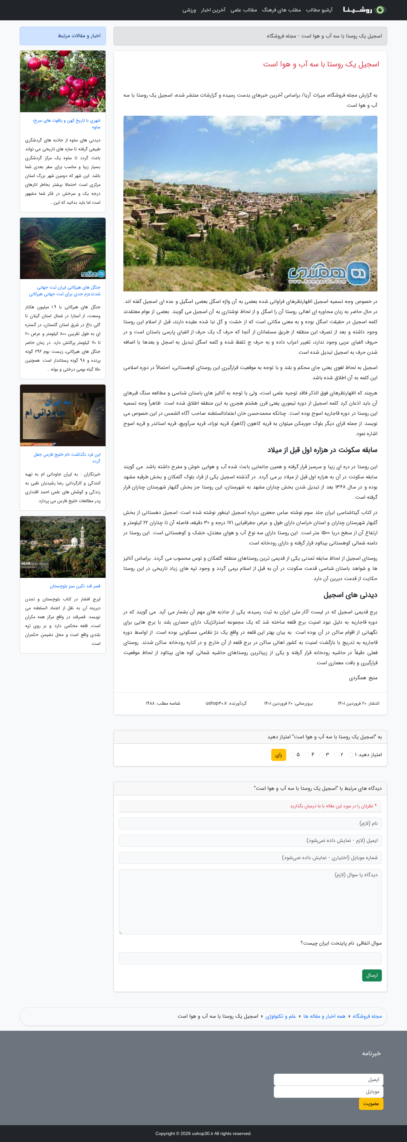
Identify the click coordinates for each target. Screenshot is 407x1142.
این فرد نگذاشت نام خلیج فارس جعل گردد (67, 458)
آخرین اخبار (213, 10)
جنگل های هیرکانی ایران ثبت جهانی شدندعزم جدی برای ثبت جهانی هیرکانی (64, 290)
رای (278, 755)
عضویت (371, 1104)
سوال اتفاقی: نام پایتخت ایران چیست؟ (341, 943)
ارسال (372, 975)
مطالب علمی (244, 10)
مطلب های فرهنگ (281, 10)
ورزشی (189, 10)
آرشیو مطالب (319, 10)
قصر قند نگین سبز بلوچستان (75, 586)
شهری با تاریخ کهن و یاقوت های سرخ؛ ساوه (66, 124)
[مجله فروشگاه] (363, 10)
